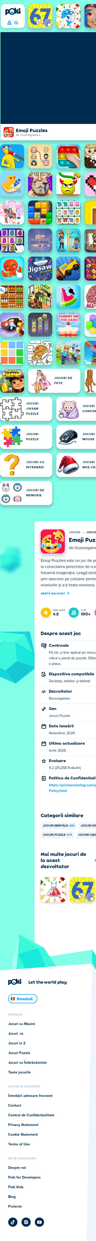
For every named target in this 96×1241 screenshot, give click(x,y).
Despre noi (17, 1168)
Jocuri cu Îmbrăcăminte (27, 1063)
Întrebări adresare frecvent (30, 1096)
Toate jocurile (19, 1072)
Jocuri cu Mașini (21, 1024)
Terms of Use (19, 1144)
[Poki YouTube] (39, 1222)
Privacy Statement (23, 1125)
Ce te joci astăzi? (16, 23)
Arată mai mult (53, 593)
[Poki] (12, 11)
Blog (12, 1197)
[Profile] (9, 23)
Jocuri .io (15, 1033)
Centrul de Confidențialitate (31, 1115)
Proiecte (15, 1206)
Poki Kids (16, 1187)
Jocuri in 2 (16, 1043)
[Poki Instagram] (26, 1222)
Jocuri (74, 532)
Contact (14, 1105)
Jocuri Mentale (58, 825)
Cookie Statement (23, 1134)
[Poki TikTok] (12, 1222)
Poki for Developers (24, 1177)
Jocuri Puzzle (57, 835)
